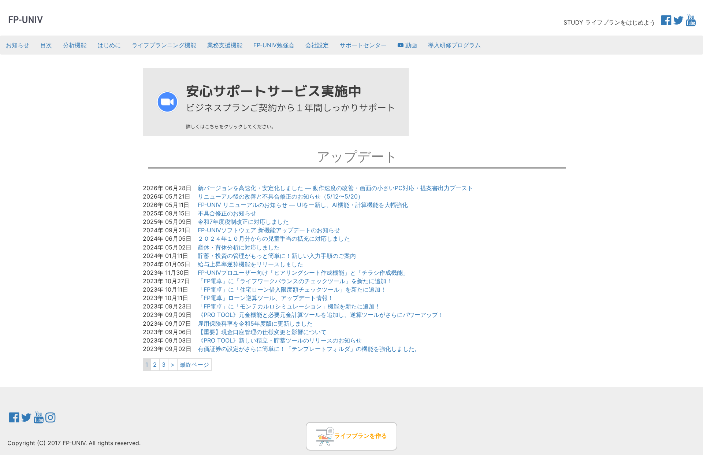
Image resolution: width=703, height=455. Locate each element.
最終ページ (194, 364)
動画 (410, 45)
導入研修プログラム (454, 45)
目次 (46, 45)
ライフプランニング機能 (164, 45)
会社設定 (317, 45)
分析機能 (74, 45)
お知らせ (17, 45)
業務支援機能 (224, 45)
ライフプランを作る (360, 435)
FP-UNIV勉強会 (273, 45)
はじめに (109, 45)
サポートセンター (363, 45)
